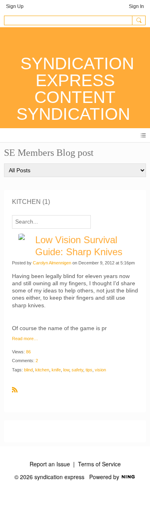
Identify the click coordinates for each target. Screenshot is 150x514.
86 (28, 351)
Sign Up (15, 6)
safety (77, 369)
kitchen (42, 369)
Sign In (136, 6)
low (66, 369)
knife (56, 369)
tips (89, 369)
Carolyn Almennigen (52, 262)
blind (28, 369)
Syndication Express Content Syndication (75, 88)
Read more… (25, 339)
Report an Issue (50, 464)
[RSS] (15, 389)
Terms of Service (99, 464)
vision (100, 369)
